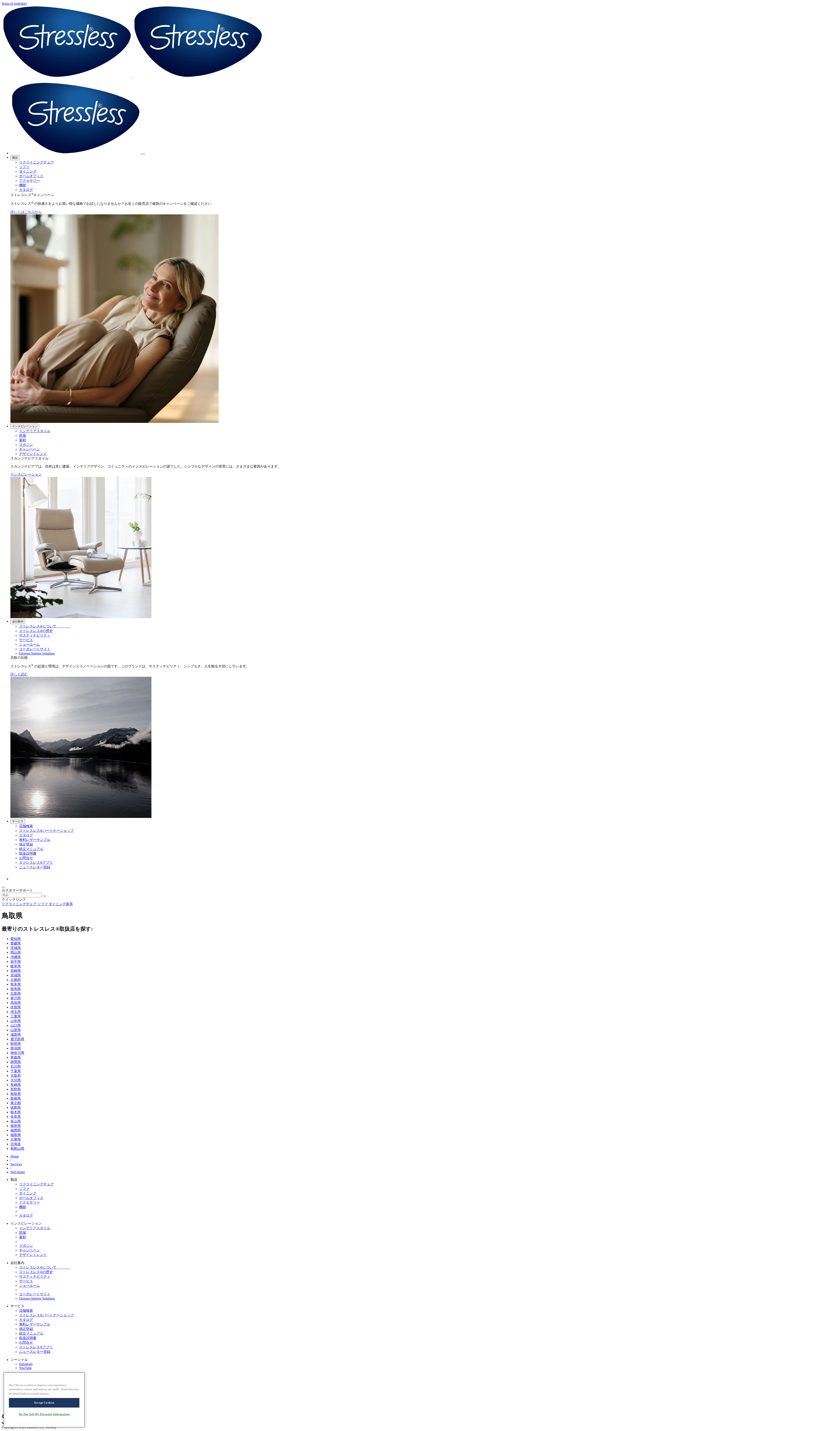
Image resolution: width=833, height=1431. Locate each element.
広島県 (15, 993)
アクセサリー (29, 180)
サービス (26, 640)
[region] (44, 1400)
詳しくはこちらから (26, 212)
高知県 (15, 1002)
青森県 (15, 1057)
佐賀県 (15, 1007)
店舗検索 (26, 826)
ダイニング (27, 171)
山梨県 (15, 1030)
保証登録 (26, 844)
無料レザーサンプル (34, 840)
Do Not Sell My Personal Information (44, 1414)
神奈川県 (17, 1053)
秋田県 (15, 1044)
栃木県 (15, 1112)
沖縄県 (15, 957)
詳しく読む (19, 674)
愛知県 (15, 939)
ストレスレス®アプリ (36, 862)
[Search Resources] (44, 896)
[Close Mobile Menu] (143, 154)
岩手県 (15, 961)
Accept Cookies (44, 1402)
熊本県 (15, 984)
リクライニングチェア (36, 162)
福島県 (15, 1135)
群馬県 (15, 989)
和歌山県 (17, 1148)
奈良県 (15, 1116)
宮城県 (15, 975)
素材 (22, 440)
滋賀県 (15, 1034)
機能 (22, 185)
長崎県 (15, 1085)
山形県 (15, 1021)
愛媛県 (15, 943)
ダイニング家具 (61, 904)
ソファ (24, 167)
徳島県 (15, 1107)
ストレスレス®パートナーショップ (46, 830)
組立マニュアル (31, 849)
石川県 (15, 1066)
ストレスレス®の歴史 (36, 631)
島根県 (15, 1098)
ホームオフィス (31, 176)
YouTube (25, 1368)
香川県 (15, 998)
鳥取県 (15, 1094)
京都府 (15, 980)
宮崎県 (15, 971)
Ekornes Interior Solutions (37, 653)
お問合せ (26, 858)
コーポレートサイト (34, 649)
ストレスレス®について (44, 626)
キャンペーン (29, 449)
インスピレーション (25, 426)
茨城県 (15, 948)
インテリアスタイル (34, 431)
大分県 (15, 1080)
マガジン (26, 445)
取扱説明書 (27, 853)
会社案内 (17, 621)
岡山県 (15, 952)
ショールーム (29, 644)
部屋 (22, 435)
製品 (15, 157)
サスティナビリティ (34, 635)
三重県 (15, 1016)
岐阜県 (15, 966)
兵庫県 (15, 1139)
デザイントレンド (33, 454)
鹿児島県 (17, 1039)
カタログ (26, 190)
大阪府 (15, 1075)
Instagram (26, 1364)
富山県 (15, 1121)
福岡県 (15, 1130)
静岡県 (15, 1062)
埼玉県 (15, 1012)
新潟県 (15, 1048)
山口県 (15, 1025)
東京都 (15, 1103)
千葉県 (15, 1071)
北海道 (15, 1144)
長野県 (15, 1089)
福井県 (15, 1126)
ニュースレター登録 (34, 867)
